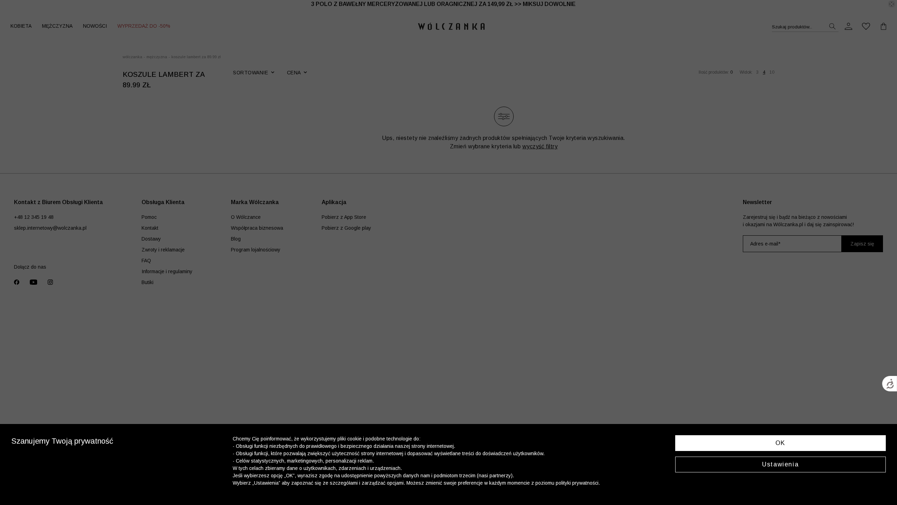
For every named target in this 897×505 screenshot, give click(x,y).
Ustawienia (780, 464)
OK (780, 442)
